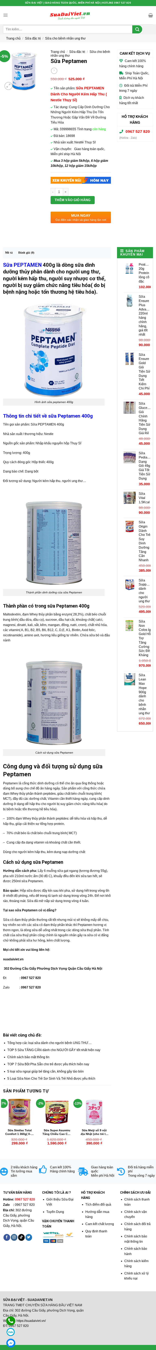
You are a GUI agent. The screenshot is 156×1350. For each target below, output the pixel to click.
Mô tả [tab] (9, 252)
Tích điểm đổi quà (98, 1204)
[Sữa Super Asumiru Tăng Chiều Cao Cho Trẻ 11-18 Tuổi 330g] (57, 1112)
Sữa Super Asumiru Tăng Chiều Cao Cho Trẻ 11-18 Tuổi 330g (56, 1132)
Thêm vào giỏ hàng (73, 200)
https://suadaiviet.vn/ (31, 1320)
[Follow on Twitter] (28, 1237)
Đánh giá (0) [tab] (26, 252)
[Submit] (137, 29)
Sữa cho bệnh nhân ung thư (65, 38)
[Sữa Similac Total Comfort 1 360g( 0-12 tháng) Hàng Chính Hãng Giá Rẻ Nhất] (20, 1112)
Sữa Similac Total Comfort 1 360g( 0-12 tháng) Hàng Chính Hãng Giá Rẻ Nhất (19, 1132)
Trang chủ (13, 38)
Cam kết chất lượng (99, 1224)
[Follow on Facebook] (6, 1237)
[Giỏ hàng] (150, 15)
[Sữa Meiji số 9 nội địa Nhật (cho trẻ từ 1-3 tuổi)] (94, 1112)
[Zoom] (8, 86)
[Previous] (3, 1125)
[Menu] (5, 15)
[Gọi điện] (10, 1320)
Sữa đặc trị (33, 38)
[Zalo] (10, 1332)
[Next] (111, 1125)
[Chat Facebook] (10, 1343)
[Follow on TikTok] (21, 1237)
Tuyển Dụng (55, 1212)
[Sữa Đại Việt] (70, 15)
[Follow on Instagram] (14, 1237)
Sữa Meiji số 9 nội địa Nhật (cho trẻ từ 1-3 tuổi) (94, 1132)
